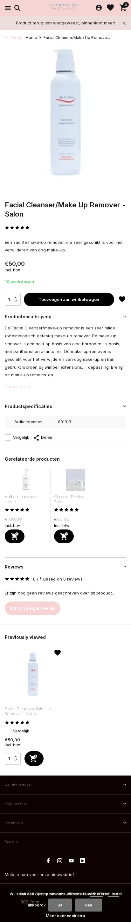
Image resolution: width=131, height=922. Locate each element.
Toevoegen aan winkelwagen (68, 299)
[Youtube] (71, 861)
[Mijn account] (99, 7)
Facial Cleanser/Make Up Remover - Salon (28, 711)
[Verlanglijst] (110, 8)
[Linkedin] (82, 861)
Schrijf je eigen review (33, 608)
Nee (89, 905)
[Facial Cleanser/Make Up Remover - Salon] (33, 676)
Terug (16, 37)
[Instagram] (59, 861)
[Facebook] (48, 861)
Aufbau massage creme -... (20, 499)
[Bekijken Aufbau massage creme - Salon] (26, 481)
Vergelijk (21, 437)
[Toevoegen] (14, 536)
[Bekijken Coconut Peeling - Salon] (75, 481)
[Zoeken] (16, 8)
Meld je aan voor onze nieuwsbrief (39, 874)
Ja (60, 905)
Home (31, 37)
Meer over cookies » (66, 915)
